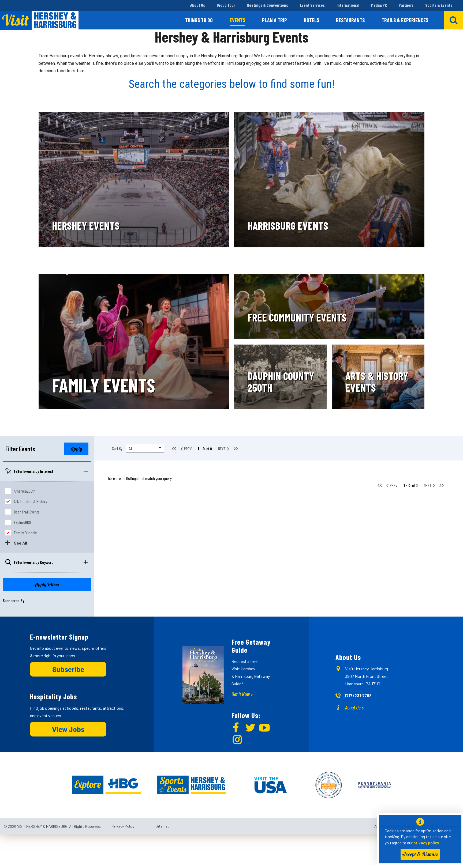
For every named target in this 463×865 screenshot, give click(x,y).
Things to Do (199, 20)
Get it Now (241, 694)
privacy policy (426, 842)
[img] (134, 179)
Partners (406, 5)
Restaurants (350, 20)
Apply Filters (47, 584)
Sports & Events (438, 5)
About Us (197, 5)
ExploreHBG (22, 522)
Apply (76, 449)
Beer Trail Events (27, 511)
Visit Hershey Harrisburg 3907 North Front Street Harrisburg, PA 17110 (366, 676)
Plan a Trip (274, 20)
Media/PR (379, 5)
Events (237, 20)
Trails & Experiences (405, 20)
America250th (24, 490)
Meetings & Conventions (267, 5)
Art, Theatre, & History (30, 501)
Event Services (312, 5)
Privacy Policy (123, 826)
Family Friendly (25, 532)
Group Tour (226, 5)
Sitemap (163, 826)
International (348, 5)
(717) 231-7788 (358, 695)
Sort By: (118, 448)
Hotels (311, 20)
